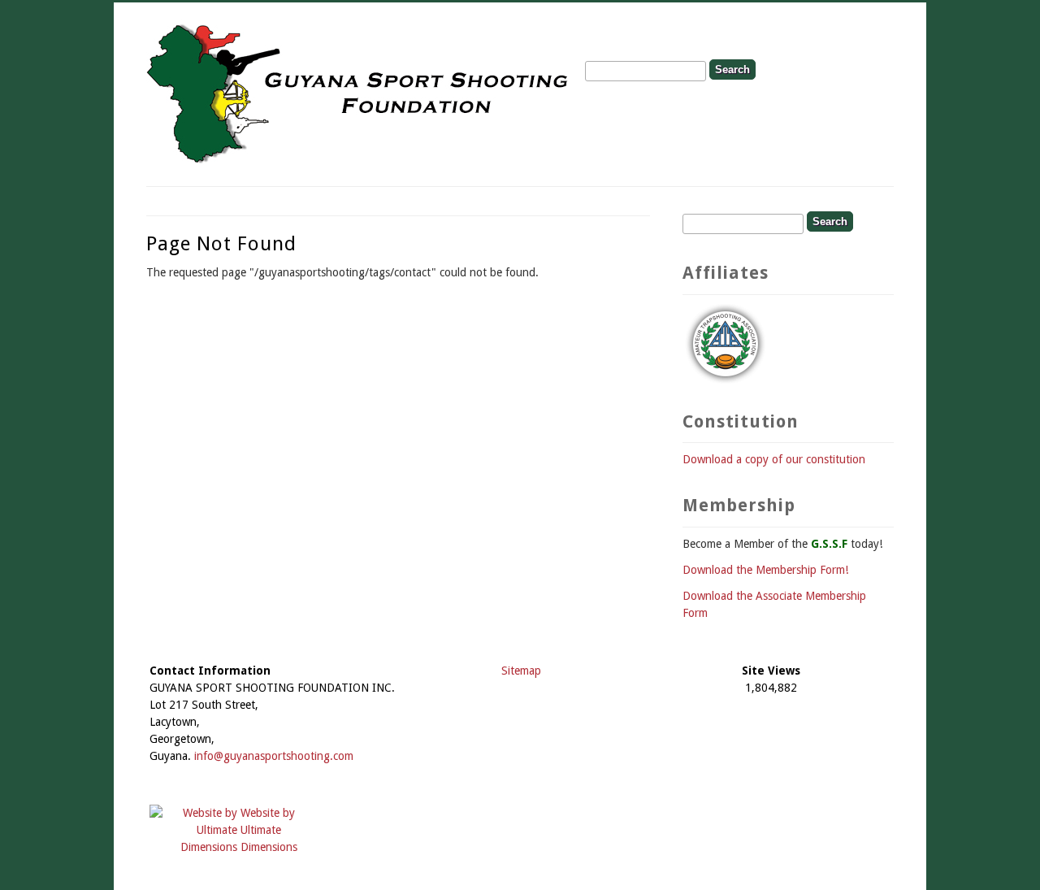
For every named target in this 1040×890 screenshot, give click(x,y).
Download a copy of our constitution (773, 459)
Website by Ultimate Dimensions (268, 829)
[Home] (359, 160)
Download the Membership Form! (765, 569)
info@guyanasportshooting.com (273, 755)
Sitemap (521, 670)
